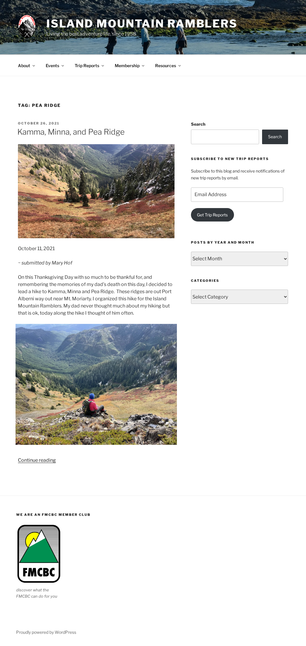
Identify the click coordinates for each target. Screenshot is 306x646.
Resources (165, 65)
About (24, 65)
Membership (127, 65)
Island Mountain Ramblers (142, 23)
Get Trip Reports (212, 214)
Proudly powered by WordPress (46, 632)
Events (52, 65)
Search (198, 124)
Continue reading (37, 460)
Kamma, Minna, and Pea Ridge (71, 131)
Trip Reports (87, 65)
